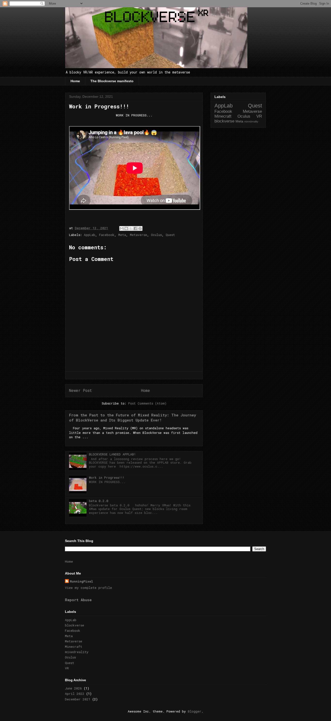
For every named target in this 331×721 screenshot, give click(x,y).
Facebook (106, 235)
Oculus (156, 235)
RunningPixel (81, 581)
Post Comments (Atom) (147, 403)
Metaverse (138, 235)
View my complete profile (88, 587)
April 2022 (74, 693)
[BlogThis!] (126, 228)
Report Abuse (78, 599)
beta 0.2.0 (98, 501)
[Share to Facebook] (135, 228)
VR (259, 116)
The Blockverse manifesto (112, 81)
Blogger (194, 711)
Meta (122, 235)
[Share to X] (130, 228)
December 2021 (77, 699)
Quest (170, 235)
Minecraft (222, 116)
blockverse (224, 121)
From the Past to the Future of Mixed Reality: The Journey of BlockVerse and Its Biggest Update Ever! (132, 417)
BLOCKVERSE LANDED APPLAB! (112, 454)
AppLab (89, 235)
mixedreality (251, 121)
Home (75, 81)
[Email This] (121, 228)
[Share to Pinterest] (140, 228)
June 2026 (73, 688)
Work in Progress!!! (106, 477)
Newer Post (80, 390)
